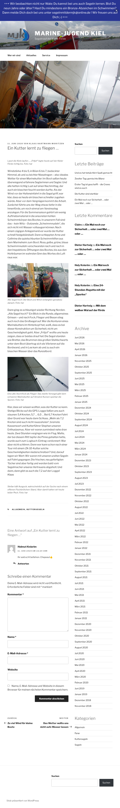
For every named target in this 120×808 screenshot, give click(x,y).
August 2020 (81, 647)
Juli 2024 (79, 431)
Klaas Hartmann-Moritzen (46, 143)
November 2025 (83, 361)
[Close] (116, 11)
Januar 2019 (81, 694)
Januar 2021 (81, 618)
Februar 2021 (81, 612)
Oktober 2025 (82, 366)
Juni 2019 (79, 688)
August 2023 (81, 478)
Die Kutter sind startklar (86, 193)
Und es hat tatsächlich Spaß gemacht (93, 172)
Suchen (78, 144)
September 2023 (83, 472)
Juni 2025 (80, 378)
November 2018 (83, 706)
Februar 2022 (81, 542)
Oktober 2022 (82, 501)
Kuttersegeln (36, 509)
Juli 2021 (79, 583)
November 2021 (83, 559)
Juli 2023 (79, 483)
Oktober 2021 (82, 565)
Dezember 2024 (83, 407)
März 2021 (80, 606)
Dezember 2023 (83, 460)
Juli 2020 (79, 653)
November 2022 (83, 495)
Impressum (62, 55)
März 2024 (80, 448)
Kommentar (16, 594)
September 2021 (83, 571)
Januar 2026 (81, 355)
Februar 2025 (81, 396)
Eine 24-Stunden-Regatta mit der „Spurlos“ (90, 290)
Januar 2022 (81, 548)
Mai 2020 (80, 665)
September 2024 (83, 419)
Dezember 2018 (83, 700)
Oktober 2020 (82, 635)
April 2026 (80, 349)
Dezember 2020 (83, 624)
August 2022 (81, 507)
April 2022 (80, 530)
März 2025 (80, 390)
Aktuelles (31, 55)
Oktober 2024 (82, 413)
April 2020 (80, 671)
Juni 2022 (79, 518)
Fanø (77, 733)
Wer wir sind (14, 55)
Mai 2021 (79, 595)
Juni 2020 (80, 659)
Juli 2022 (79, 513)
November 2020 (83, 630)
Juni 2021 (79, 589)
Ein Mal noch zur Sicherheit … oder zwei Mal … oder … (92, 229)
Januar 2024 (81, 454)
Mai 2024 (79, 442)
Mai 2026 (79, 343)
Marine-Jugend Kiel (70, 33)
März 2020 (80, 676)
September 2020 (83, 641)
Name (12, 636)
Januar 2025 (81, 402)
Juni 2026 (80, 337)
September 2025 (83, 372)
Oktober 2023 (82, 466)
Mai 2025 (79, 384)
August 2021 (81, 577)
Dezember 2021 (83, 554)
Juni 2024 (80, 437)
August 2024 (81, 425)
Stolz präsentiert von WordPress (23, 800)
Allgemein (18, 509)
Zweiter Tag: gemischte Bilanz (90, 178)
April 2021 (80, 600)
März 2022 (80, 536)
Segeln (78, 744)
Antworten (23, 563)
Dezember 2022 (83, 489)
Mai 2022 (79, 524)
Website (13, 669)
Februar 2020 (81, 682)
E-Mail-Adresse (18, 653)
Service (46, 55)
